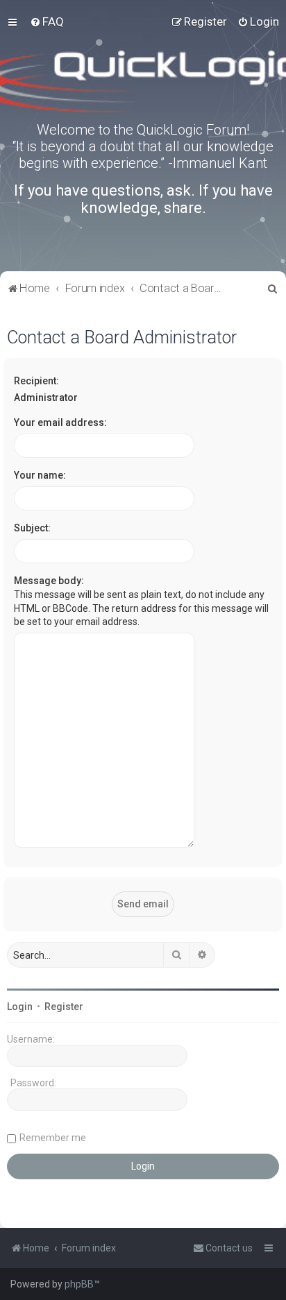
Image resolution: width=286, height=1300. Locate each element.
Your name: (40, 475)
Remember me (52, 1137)
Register (63, 1006)
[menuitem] (47, 21)
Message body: (49, 580)
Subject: (32, 527)
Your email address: (60, 422)
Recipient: (36, 380)
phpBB (79, 1284)
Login (20, 1006)
